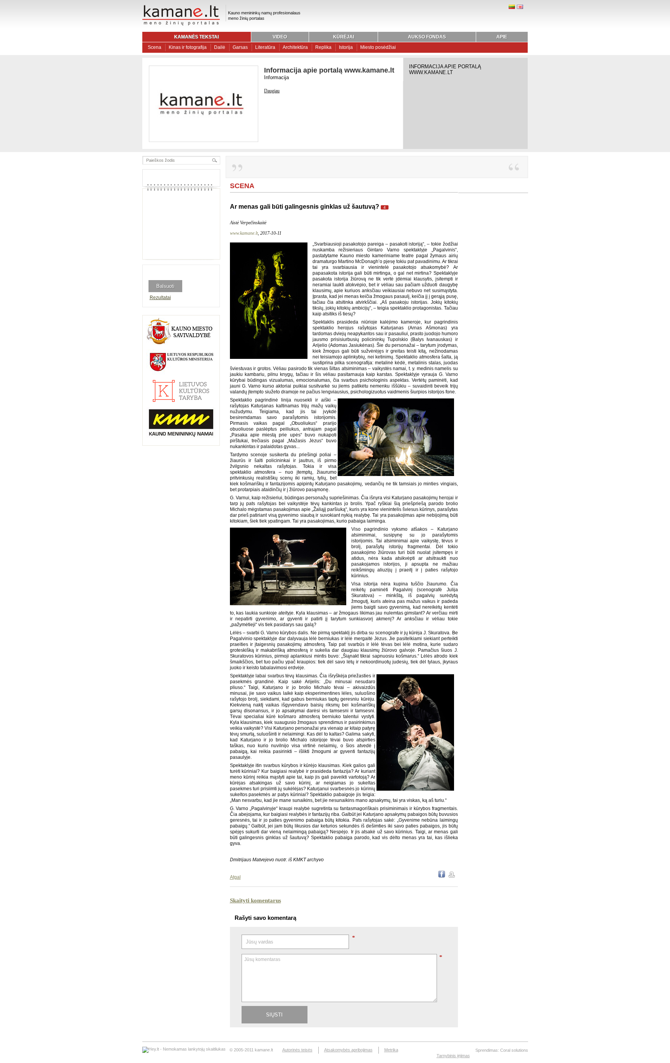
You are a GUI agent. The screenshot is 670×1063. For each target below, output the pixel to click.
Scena (154, 47)
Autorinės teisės (297, 1049)
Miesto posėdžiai (378, 47)
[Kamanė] (181, 24)
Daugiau (272, 90)
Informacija (276, 77)
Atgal (235, 877)
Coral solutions (514, 1050)
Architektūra (295, 47)
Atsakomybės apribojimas (348, 1049)
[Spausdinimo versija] (452, 876)
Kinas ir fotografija (188, 47)
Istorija (346, 47)
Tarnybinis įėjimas (453, 1055)
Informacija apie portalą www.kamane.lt (329, 70)
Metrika (391, 1049)
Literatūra (265, 47)
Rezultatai (160, 297)
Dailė (219, 47)
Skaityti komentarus (255, 900)
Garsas (240, 47)
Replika (323, 47)
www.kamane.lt (244, 233)
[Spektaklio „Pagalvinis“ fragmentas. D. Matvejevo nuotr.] (268, 357)
